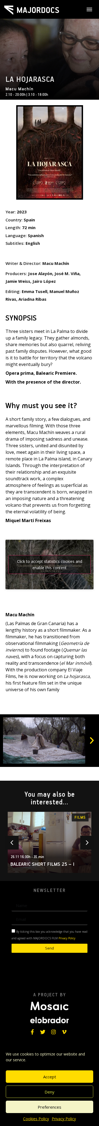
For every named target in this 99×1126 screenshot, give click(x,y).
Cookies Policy (36, 1118)
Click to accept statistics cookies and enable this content (49, 564)
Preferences (49, 1107)
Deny (49, 1092)
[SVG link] (31, 10)
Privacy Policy (64, 1118)
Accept (49, 1076)
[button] (91, 740)
